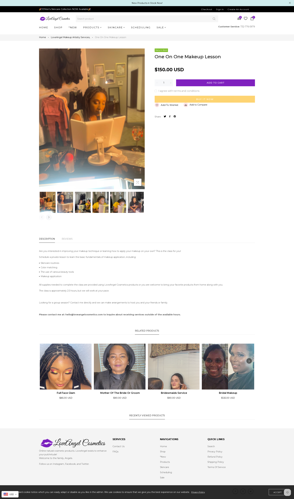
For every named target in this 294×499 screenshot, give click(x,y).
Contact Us (118, 446)
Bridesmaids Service (174, 392)
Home (42, 37)
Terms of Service (216, 467)
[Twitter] (165, 117)
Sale (162, 477)
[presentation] (42, 217)
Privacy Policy (214, 451)
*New (163, 456)
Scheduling (166, 472)
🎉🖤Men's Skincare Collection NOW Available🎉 (65, 9)
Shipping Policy (215, 462)
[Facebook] (170, 117)
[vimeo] (175, 117)
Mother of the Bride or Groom (120, 392)
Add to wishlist (169, 105)
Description (47, 238)
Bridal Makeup (228, 392)
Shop (163, 451)
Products (165, 462)
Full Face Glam (66, 392)
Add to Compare (198, 104)
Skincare (164, 467)
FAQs (115, 451)
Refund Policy (214, 456)
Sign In (220, 9)
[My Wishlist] (246, 19)
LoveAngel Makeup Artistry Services (70, 37)
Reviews (67, 238)
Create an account (238, 9)
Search (214, 18)
